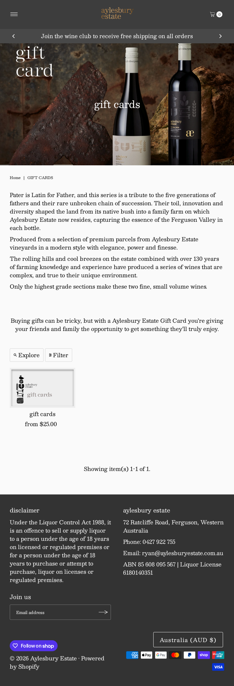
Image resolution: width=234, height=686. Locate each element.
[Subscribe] (103, 612)
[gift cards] (42, 388)
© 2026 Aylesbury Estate (43, 658)
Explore (29, 355)
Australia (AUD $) (188, 640)
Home (15, 177)
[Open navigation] (14, 14)
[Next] (220, 36)
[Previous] (14, 36)
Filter (60, 355)
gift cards (42, 413)
